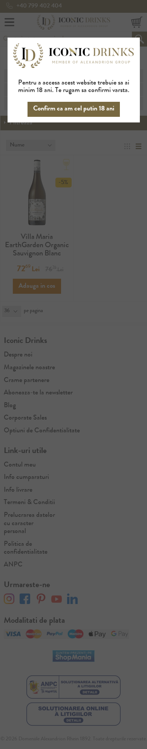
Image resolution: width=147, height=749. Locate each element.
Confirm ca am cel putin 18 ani (73, 109)
